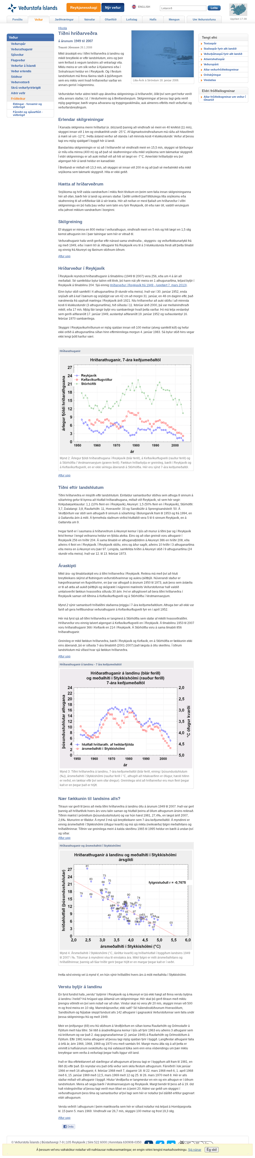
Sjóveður (17, 55)
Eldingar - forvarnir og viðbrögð (27, 105)
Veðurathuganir (22, 49)
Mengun (174, 19)
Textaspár (210, 43)
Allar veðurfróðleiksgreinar (221, 69)
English (144, 6)
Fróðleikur (18, 98)
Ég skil (212, 1150)
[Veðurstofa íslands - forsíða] (32, 1)
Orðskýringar (212, 74)
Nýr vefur (113, 7)
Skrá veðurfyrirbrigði (26, 87)
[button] (62, 28)
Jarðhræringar (64, 19)
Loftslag (131, 19)
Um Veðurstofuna (204, 19)
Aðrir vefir (18, 93)
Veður (39, 19)
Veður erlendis (21, 71)
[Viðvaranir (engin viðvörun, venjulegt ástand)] (238, 9)
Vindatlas (210, 80)
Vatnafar (89, 19)
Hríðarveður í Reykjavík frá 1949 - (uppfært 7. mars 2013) (148, 285)
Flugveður (18, 60)
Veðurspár (18, 44)
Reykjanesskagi (83, 7)
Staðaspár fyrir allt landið (220, 48)
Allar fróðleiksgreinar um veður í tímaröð (225, 98)
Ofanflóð (111, 19)
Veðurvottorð (20, 82)
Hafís (153, 19)
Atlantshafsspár (214, 59)
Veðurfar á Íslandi (23, 66)
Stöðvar (16, 77)
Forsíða (17, 19)
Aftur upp (64, 256)
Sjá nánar (194, 1150)
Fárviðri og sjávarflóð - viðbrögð (28, 113)
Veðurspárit (211, 64)
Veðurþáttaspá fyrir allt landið (223, 53)
